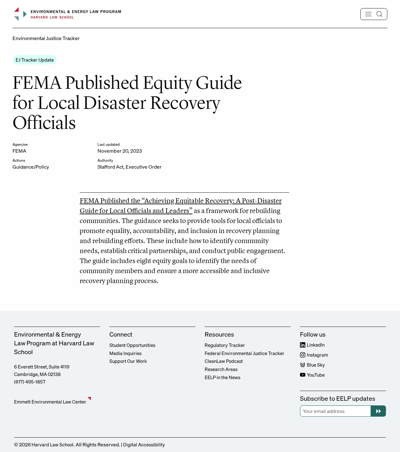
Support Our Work (128, 361)
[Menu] (374, 14)
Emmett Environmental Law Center (50, 402)
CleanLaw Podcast (224, 361)
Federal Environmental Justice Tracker (244, 353)
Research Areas (221, 369)
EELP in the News (222, 377)
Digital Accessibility (144, 444)
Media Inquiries (125, 353)
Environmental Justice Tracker (46, 38)
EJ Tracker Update (35, 60)
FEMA (19, 150)
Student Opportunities (132, 345)
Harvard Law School (52, 444)
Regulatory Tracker (225, 345)
